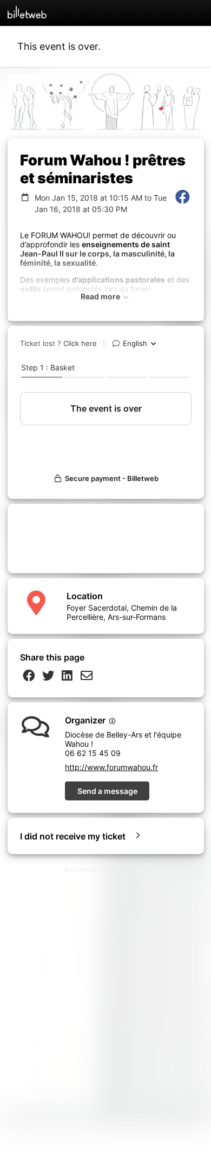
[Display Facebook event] (182, 203)
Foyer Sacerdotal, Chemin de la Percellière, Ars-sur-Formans (122, 612)
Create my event (125, 870)
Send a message (107, 791)
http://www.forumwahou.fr (111, 767)
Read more (101, 296)
